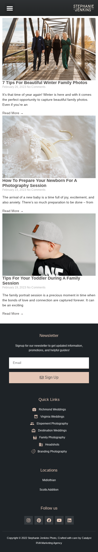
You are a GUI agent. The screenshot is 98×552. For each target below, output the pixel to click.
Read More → (13, 113)
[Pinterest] (38, 520)
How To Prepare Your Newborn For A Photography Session (39, 183)
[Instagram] (28, 520)
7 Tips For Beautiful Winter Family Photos (44, 82)
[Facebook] (49, 520)
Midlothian (49, 480)
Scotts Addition (49, 489)
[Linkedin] (69, 520)
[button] (10, 8)
